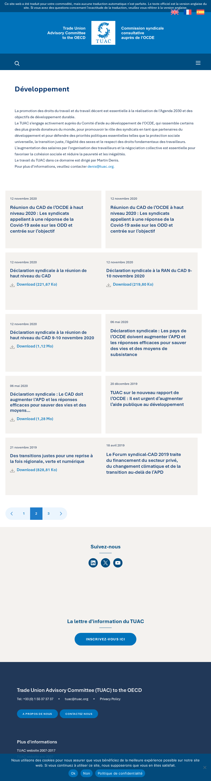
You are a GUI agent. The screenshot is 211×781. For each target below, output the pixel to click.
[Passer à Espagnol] (200, 12)
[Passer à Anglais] (174, 12)
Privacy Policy (110, 699)
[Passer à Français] (187, 12)
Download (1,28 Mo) (35, 418)
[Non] (204, 767)
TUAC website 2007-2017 (36, 750)
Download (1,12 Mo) (35, 346)
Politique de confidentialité (120, 773)
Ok (73, 773)
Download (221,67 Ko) (37, 284)
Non (86, 773)
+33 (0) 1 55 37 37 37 (38, 699)
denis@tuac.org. (101, 166)
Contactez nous (78, 714)
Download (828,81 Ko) (37, 469)
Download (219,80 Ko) (133, 284)
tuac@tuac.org (76, 699)
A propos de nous (37, 714)
